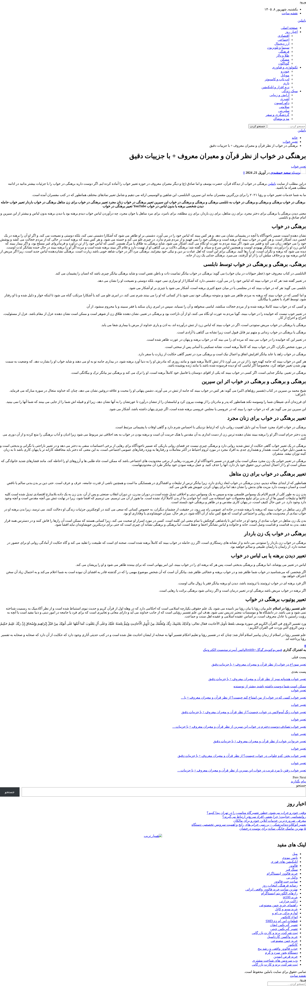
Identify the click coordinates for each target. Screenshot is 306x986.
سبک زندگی (290, 91)
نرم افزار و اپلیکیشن (275, 87)
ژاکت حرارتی (288, 901)
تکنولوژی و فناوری (285, 67)
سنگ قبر (292, 869)
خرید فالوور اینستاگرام (282, 873)
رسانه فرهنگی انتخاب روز (280, 885)
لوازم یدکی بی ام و (285, 913)
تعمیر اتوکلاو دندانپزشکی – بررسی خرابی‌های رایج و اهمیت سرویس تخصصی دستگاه (249, 824)
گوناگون (283, 63)
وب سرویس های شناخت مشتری (275, 960)
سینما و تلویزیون (278, 47)
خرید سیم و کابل (286, 909)
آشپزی (284, 99)
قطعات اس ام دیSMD (282, 921)
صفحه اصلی (289, 28)
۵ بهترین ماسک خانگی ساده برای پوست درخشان (272, 828)
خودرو (285, 71)
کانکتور (293, 944)
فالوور (293, 865)
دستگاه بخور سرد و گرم (281, 952)
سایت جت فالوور (286, 881)
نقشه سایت (290, 13)
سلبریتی (283, 111)
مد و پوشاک (281, 118)
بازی (286, 83)
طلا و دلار (282, 55)
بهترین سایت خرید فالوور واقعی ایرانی (271, 889)
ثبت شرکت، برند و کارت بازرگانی (275, 933)
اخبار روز (291, 32)
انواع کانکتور (289, 917)
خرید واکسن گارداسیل (282, 937)
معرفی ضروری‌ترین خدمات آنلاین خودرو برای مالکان (269, 820)
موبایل (285, 75)
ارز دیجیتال (281, 43)
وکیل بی (292, 877)
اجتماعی (283, 39)
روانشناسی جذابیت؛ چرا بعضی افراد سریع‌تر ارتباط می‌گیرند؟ (264, 816)
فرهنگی (284, 51)
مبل (295, 854)
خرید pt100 (290, 897)
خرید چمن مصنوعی (284, 941)
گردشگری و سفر (277, 115)
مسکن (284, 59)
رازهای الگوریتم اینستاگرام (279, 893)
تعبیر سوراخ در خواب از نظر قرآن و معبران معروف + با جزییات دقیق (258, 664)
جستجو (301, 785)
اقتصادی (283, 35)
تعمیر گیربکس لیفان (284, 925)
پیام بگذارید (298, 781)
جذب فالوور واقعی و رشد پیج (278, 948)
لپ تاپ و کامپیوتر (277, 79)
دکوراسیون (281, 103)
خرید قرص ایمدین (286, 956)
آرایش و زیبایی (279, 95)
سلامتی (284, 107)
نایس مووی (290, 857)
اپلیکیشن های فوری (284, 861)
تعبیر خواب (298, 166)
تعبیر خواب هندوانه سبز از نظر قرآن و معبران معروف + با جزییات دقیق (257, 679)
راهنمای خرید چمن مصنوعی (278, 905)
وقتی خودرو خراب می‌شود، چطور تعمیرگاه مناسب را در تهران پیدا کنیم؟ (256, 813)
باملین (302, 20)
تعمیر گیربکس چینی (284, 929)
